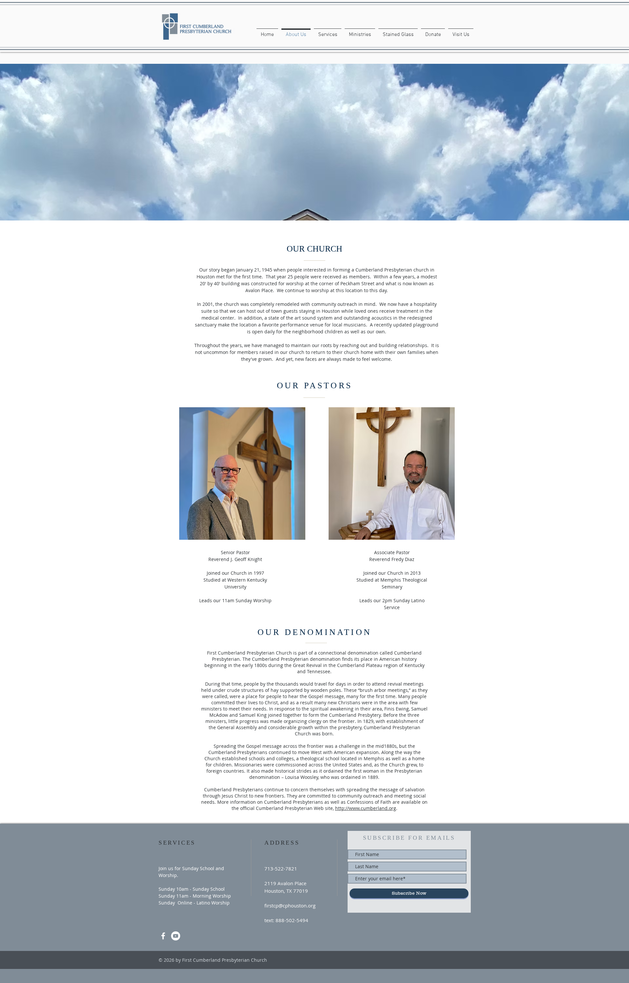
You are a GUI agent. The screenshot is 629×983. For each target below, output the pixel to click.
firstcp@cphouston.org (289, 905)
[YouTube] (175, 935)
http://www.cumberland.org (365, 808)
